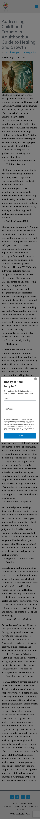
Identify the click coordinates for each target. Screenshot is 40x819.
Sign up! (20, 436)
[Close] (37, 378)
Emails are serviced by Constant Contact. (15, 430)
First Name (8, 409)
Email (6, 398)
